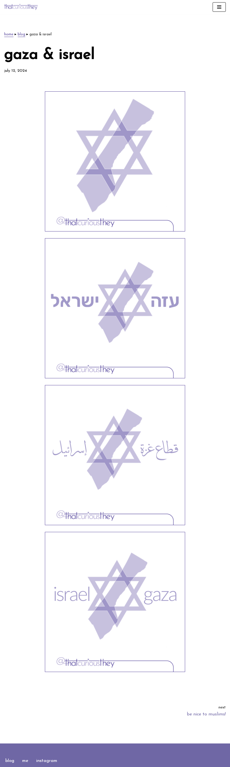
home (8, 34)
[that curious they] (21, 7)
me (25, 761)
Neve (90, 749)
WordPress (134, 749)
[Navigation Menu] (219, 7)
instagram (46, 761)
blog (21, 34)
